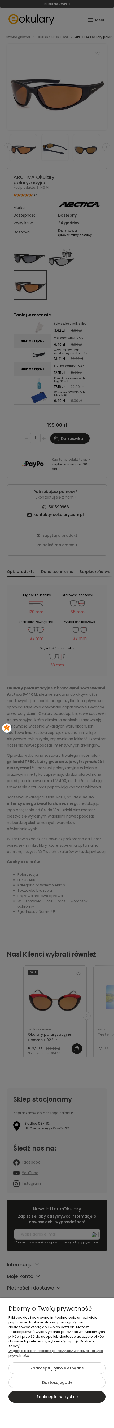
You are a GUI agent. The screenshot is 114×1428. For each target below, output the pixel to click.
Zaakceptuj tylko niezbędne (57, 1368)
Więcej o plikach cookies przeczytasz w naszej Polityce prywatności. (55, 1353)
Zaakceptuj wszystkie (57, 1396)
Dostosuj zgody (57, 1382)
